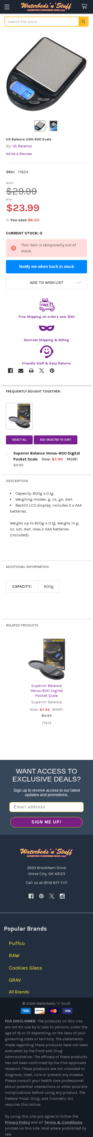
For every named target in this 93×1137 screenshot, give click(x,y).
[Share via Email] (20, 370)
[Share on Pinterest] (52, 370)
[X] (51, 896)
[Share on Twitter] (41, 370)
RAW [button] (14, 955)
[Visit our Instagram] (62, 896)
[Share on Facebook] (10, 370)
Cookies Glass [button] (25, 968)
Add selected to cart (55, 439)
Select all (19, 439)
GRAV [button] (15, 980)
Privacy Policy (17, 1122)
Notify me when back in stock (46, 266)
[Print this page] (31, 370)
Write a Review (19, 153)
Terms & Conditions (63, 1122)
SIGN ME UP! (46, 822)
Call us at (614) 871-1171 (46, 882)
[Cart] (85, 6)
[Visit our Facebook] (31, 896)
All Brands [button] (19, 992)
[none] (46, 74)
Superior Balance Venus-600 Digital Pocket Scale (46, 690)
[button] (46, 282)
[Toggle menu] (7, 7)
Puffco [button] (17, 943)
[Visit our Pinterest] (41, 896)
